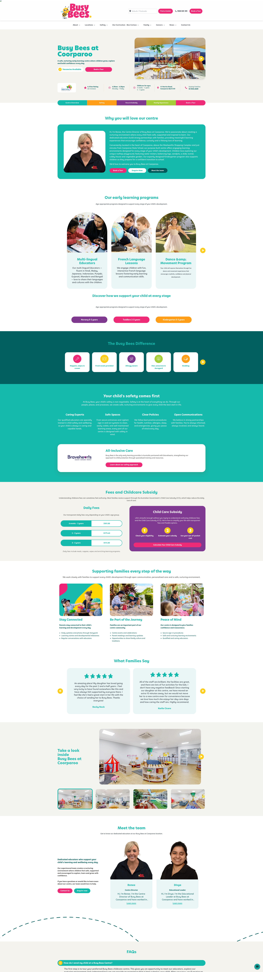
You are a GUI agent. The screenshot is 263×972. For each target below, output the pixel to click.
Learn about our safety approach (124, 465)
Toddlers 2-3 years (131, 319)
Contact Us (185, 25)
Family (146, 25)
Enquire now (82, 891)
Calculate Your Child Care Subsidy (167, 545)
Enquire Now (137, 170)
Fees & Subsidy (132, 103)
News (172, 25)
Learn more (131, 903)
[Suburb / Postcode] (143, 11)
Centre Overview (72, 103)
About (75, 25)
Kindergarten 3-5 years (174, 319)
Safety (103, 25)
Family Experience (161, 103)
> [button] (201, 58)
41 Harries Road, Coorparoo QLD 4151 (167, 88)
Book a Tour (99, 69)
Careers (159, 25)
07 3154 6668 (193, 89)
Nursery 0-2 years (89, 319)
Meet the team (157, 170)
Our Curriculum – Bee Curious (124, 25)
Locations (89, 25)
